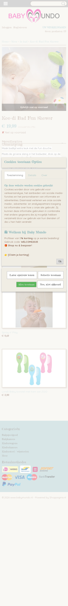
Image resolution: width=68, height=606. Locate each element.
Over (44, 175)
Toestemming (15, 175)
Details (32, 175)
